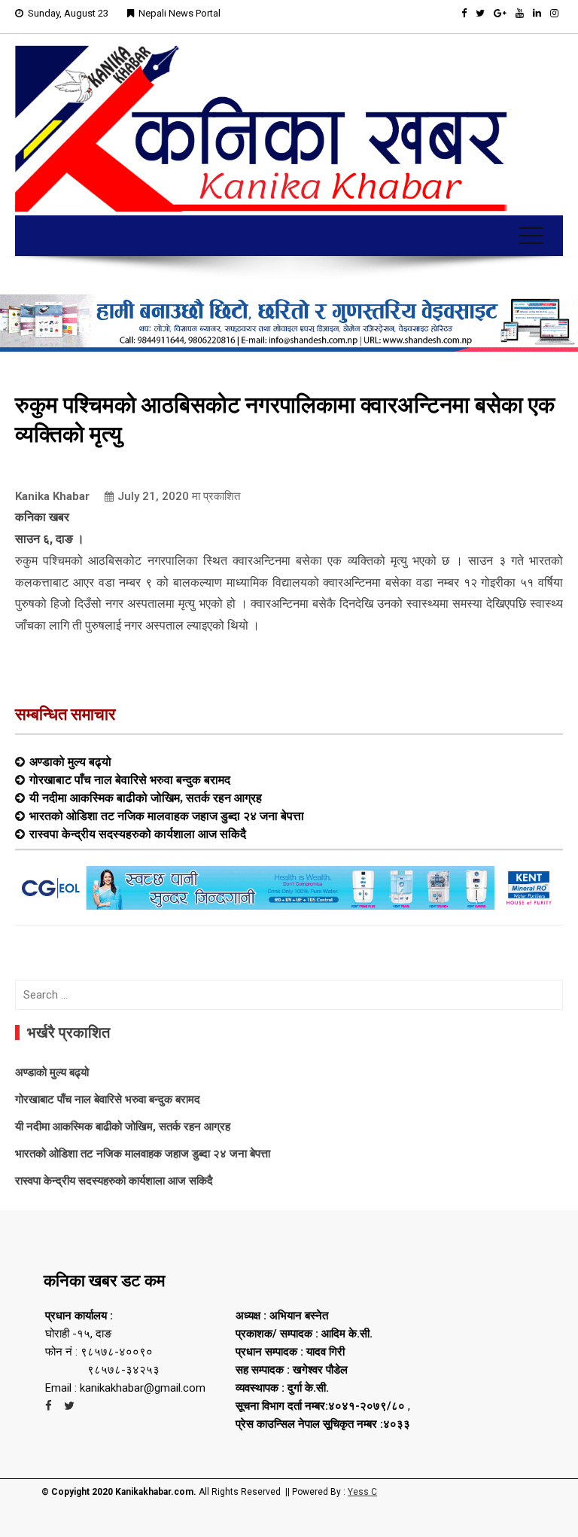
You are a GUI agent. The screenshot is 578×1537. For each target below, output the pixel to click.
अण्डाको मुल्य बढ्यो (70, 761)
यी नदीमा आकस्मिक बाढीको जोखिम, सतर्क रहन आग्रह (145, 797)
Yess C (362, 1492)
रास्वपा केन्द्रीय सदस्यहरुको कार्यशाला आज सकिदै (137, 834)
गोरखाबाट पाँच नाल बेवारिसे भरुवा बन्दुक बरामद (129, 779)
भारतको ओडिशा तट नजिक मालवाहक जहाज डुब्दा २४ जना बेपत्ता (166, 816)
